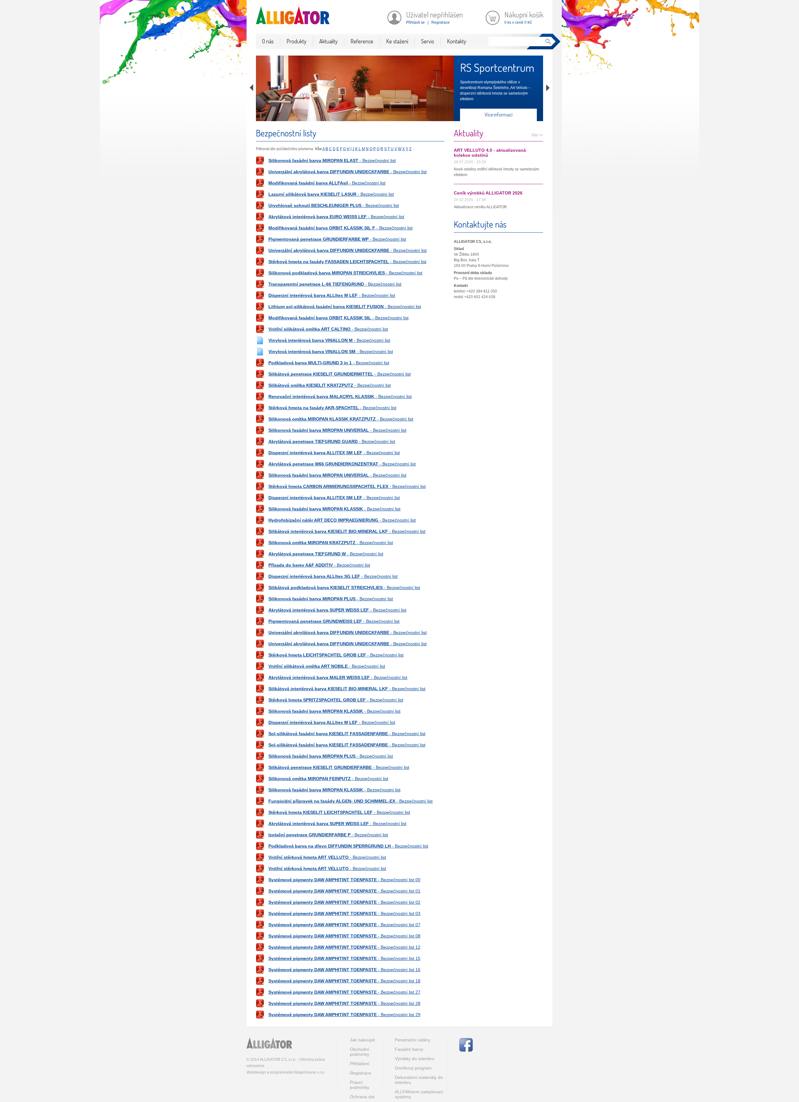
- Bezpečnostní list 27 (344, 992)
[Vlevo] (251, 87)
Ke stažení (397, 41)
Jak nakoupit (362, 1039)
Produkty (296, 41)
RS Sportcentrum (497, 67)
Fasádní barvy (409, 1049)
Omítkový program (413, 1067)
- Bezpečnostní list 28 (344, 1003)
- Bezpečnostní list (332, 160)
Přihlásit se (415, 22)
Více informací (498, 114)
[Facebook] (466, 1045)
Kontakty (456, 41)
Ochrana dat (362, 1096)
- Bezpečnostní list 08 (344, 935)
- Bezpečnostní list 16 (344, 969)
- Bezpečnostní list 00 (344, 879)
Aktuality (328, 41)
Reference (361, 41)
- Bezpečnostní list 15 (344, 958)
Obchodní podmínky (359, 1052)
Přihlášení (360, 1063)
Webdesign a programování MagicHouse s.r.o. (286, 1072)
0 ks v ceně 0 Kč (518, 22)
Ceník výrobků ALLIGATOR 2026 (488, 192)
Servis (427, 41)
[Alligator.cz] (269, 1043)
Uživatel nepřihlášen (434, 14)
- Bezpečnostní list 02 (344, 902)
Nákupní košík (523, 14)
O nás (268, 41)
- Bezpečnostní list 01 (344, 890)
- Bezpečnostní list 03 (344, 913)
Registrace (440, 22)
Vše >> (537, 135)
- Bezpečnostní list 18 (344, 980)
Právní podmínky (359, 1085)
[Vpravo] (548, 87)
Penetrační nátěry (412, 1039)
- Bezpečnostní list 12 (344, 947)
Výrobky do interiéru (414, 1058)
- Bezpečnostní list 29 (344, 1014)
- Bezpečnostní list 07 (344, 924)
